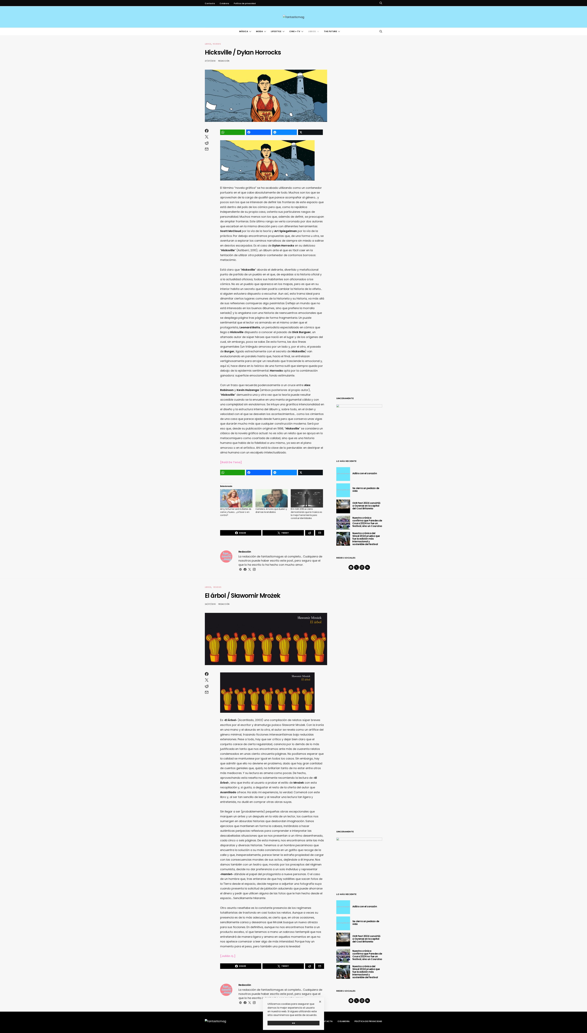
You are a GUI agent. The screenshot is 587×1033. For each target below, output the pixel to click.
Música (243, 31)
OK (293, 1023)
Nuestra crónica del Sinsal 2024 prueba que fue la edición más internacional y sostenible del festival (366, 538)
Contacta (210, 3)
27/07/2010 (210, 61)
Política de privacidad (245, 3)
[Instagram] (362, 567)
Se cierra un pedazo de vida (365, 489)
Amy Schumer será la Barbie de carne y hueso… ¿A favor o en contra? (235, 512)
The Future (330, 31)
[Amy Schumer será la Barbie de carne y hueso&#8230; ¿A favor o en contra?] (236, 498)
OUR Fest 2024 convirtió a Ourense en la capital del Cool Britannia (366, 505)
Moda (259, 31)
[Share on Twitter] (310, 132)
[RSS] (367, 567)
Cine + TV (294, 31)
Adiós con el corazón (364, 473)
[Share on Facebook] (258, 132)
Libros (312, 31)
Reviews (217, 44)
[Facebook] (351, 567)
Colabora (224, 3)
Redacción (223, 61)
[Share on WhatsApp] (232, 132)
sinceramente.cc (293, 515)
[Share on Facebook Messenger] (284, 132)
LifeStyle (276, 31)
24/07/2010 (210, 604)
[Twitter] (356, 567)
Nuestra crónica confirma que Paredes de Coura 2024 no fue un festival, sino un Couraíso (367, 522)
